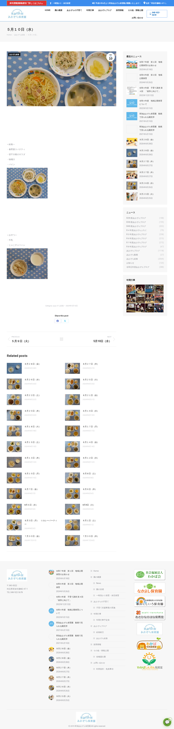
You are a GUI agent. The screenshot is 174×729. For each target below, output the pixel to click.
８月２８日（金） (32, 364)
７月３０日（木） (91, 536)
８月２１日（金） (91, 395)
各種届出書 (101, 657)
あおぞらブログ (100, 626)
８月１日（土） (90, 520)
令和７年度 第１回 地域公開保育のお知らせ (150, 63)
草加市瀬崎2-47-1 (158, 3)
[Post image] (14, 368)
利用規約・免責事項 (104, 669)
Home (96, 571)
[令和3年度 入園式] (159, 298)
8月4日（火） (89, 505)
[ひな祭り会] (131, 308)
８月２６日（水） (32, 379)
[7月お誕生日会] (140, 289)
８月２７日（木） (91, 364)
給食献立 (100, 632)
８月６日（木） (90, 489)
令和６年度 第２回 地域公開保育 (150, 76)
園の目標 (100, 589)
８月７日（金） (31, 489)
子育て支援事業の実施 (105, 608)
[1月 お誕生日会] (150, 308)
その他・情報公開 (101, 650)
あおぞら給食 (14, 54)
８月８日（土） (90, 473)
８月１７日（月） (91, 426)
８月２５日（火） (91, 379)
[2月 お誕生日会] (140, 308)
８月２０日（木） (32, 411)
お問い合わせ (99, 663)
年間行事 (97, 614)
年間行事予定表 (103, 620)
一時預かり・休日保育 (61, 3)
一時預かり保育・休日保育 (107, 595)
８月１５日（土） (32, 442)
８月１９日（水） (91, 411)
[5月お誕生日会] (140, 298)
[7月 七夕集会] (159, 289)
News (98, 583)
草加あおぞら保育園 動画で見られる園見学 (150, 115)
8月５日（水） (31, 505)
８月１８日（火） (32, 426)
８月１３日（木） (32, 458)
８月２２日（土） (32, 395)
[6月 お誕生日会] (131, 298)
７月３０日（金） (32, 536)
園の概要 (97, 577)
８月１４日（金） (91, 442)
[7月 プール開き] (150, 289)
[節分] (159, 308)
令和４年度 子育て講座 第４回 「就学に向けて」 (151, 89)
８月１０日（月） (32, 473)
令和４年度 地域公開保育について (150, 102)
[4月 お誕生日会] (150, 298)
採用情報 (97, 644)
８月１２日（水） (91, 458)
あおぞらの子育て (101, 601)
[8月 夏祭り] (131, 289)
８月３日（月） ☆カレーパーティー (40, 522)
